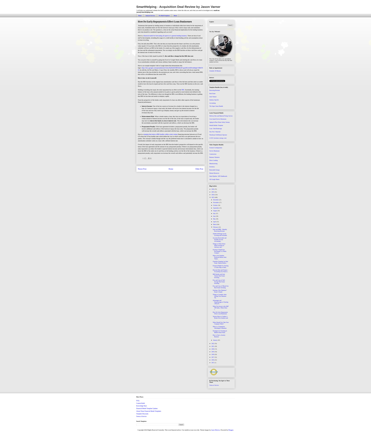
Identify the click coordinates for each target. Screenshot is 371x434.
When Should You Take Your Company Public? (221, 323)
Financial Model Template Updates (147, 408)
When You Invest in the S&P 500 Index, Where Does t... (220, 308)
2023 (213, 197)
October (215, 205)
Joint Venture (213, 96)
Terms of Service (214, 385)
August (215, 210)
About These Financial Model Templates (148, 411)
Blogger (230, 430)
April (214, 221)
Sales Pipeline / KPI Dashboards (218, 176)
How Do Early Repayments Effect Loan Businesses (220, 313)
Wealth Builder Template (216, 125)
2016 (213, 360)
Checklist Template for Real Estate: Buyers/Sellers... (220, 262)
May (214, 219)
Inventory (212, 166)
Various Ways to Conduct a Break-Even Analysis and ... (220, 318)
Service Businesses (214, 151)
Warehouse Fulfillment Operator (218, 135)
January (215, 340)
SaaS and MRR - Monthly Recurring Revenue (220, 230)
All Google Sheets (214, 179)
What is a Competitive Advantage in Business (219, 327)
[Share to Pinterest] (151, 158)
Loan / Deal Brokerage (215, 128)
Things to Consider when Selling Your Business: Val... (219, 296)
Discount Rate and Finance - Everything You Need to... (221, 270)
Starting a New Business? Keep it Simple (220, 291)
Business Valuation (214, 157)
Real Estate (212, 93)
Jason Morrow (215, 430)
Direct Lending (213, 160)
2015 (213, 362)
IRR (183, 90)
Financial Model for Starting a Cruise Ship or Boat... (220, 266)
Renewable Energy (214, 170)
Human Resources (214, 173)
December (216, 200)
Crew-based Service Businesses (217, 119)
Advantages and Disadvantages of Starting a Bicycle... (220, 302)
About (175, 15)
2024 (213, 194)
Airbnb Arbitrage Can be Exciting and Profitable (220, 234)
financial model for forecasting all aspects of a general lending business (165, 36)
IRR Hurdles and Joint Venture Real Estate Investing (219, 276)
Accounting (212, 103)
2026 (213, 189)
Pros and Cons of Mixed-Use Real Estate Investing (220, 286)
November (216, 202)
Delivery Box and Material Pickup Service (221, 116)
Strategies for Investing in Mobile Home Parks (220, 331)
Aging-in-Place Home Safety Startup (219, 122)
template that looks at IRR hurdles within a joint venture (161, 134)
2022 (213, 343)
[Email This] (143, 158)
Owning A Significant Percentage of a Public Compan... (219, 251)
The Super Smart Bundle (216, 106)
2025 (213, 192)
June (214, 216)
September (216, 208)
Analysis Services (150, 15)
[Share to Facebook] (149, 158)
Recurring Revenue (214, 90)
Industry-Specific (214, 100)
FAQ (137, 400)
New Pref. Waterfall (214, 132)
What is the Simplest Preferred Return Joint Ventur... (219, 257)
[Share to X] (147, 158)
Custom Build (140, 403)
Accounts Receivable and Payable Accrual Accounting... (219, 239)
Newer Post (142, 169)
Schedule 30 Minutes (215, 71)
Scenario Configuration (215, 147)
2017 (213, 357)
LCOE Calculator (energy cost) (217, 138)
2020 (213, 349)
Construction (212, 154)
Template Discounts (142, 414)
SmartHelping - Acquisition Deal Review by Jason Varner (178, 7)
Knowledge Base (141, 406)
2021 (213, 346)
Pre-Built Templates (164, 15)
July (214, 213)
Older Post (199, 169)
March (215, 224)
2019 (213, 351)
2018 (213, 354)
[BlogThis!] (145, 158)
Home (140, 15)
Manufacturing (213, 163)
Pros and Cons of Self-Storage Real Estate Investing (219, 281)
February (215, 227)
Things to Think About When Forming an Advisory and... (219, 245)
